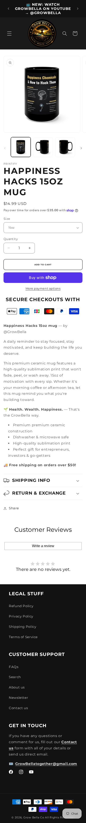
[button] (9, 33)
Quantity (11, 239)
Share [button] (14, 508)
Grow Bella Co (33, 817)
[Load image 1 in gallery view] (21, 147)
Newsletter (18, 698)
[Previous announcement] (8, 9)
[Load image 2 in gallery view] (43, 147)
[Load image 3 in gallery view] (65, 147)
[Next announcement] (77, 9)
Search (15, 677)
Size (7, 218)
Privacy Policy (21, 616)
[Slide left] (5, 148)
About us (17, 687)
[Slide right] (81, 148)
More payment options (43, 288)
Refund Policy (21, 606)
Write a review (43, 546)
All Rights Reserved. (60, 817)
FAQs (14, 667)
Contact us (18, 708)
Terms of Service (23, 637)
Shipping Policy (22, 627)
